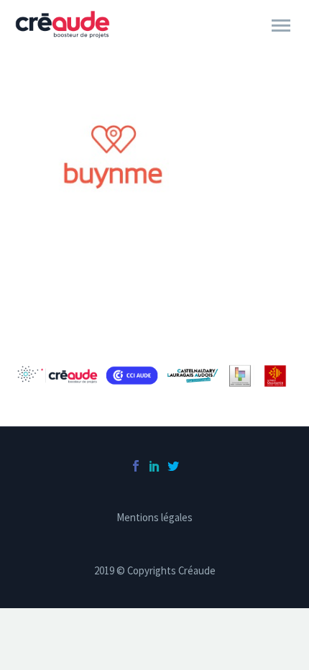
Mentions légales (154, 518)
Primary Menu (281, 26)
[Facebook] (136, 466)
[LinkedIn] (154, 466)
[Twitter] (173, 466)
